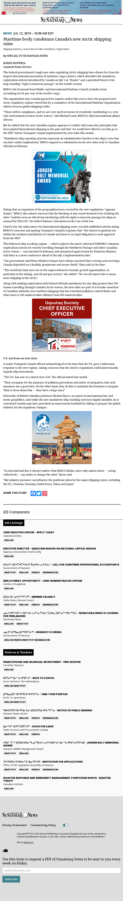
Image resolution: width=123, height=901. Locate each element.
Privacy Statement (14, 825)
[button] (5, 850)
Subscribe (11, 879)
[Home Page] (61, 19)
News (7, 33)
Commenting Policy (43, 825)
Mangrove (28, 842)
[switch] (65, 825)
